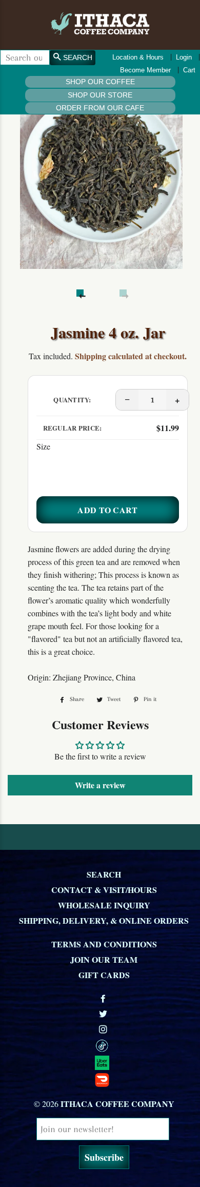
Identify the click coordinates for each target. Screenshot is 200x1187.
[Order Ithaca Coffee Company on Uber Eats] (103, 1062)
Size (43, 446)
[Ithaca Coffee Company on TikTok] (103, 1045)
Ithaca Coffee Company (117, 1104)
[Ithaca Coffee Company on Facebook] (104, 998)
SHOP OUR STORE (100, 95)
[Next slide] (123, 293)
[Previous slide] (80, 293)
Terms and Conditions (104, 944)
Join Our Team (103, 959)
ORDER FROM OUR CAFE (100, 108)
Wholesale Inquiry (104, 905)
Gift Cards (104, 975)
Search (104, 874)
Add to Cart (107, 510)
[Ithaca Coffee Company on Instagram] (104, 1029)
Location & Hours (138, 57)
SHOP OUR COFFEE (100, 81)
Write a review (100, 785)
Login (184, 57)
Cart (189, 70)
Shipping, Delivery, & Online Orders (104, 920)
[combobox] (25, 57)
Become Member (145, 70)
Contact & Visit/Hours (104, 890)
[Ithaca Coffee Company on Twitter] (104, 1014)
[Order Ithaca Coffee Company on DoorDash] (103, 1079)
